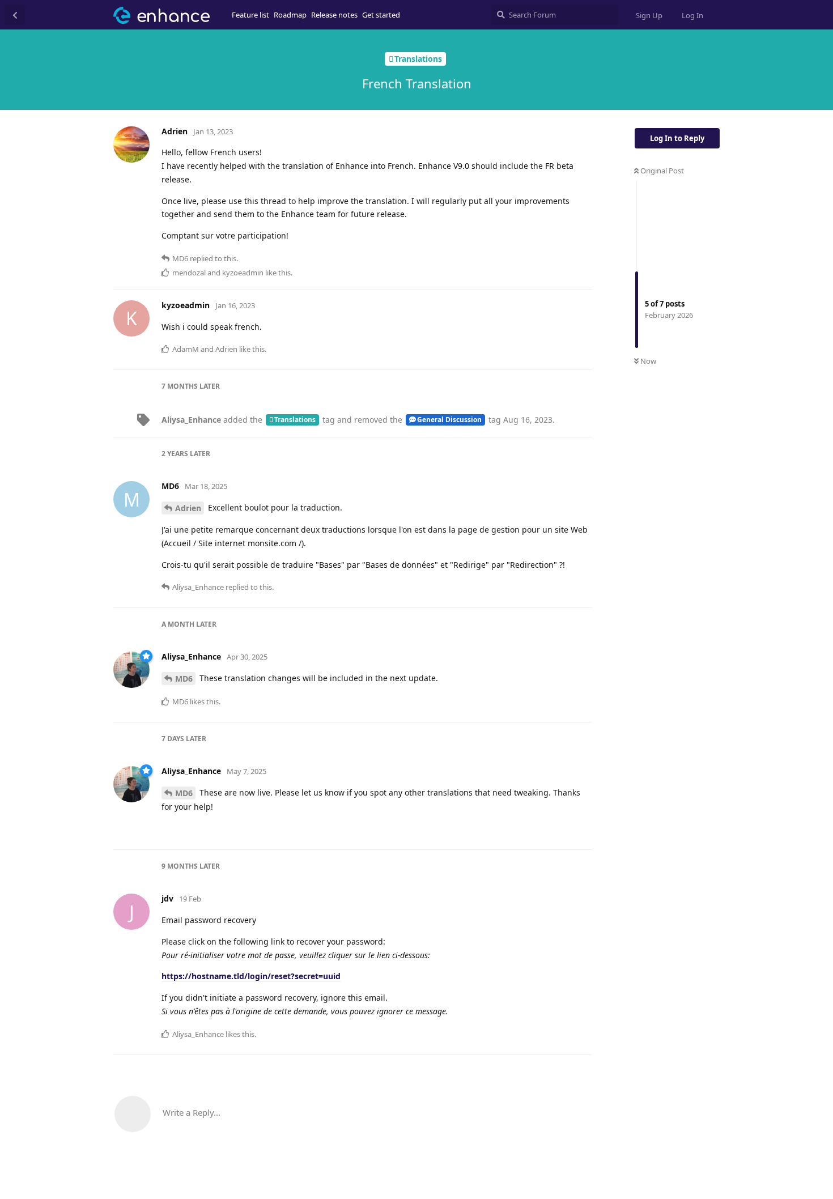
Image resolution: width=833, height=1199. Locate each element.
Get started (381, 15)
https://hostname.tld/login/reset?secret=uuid (251, 976)
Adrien (188, 508)
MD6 (184, 678)
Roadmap (290, 15)
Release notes (334, 15)
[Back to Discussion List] (15, 15)
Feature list (250, 15)
